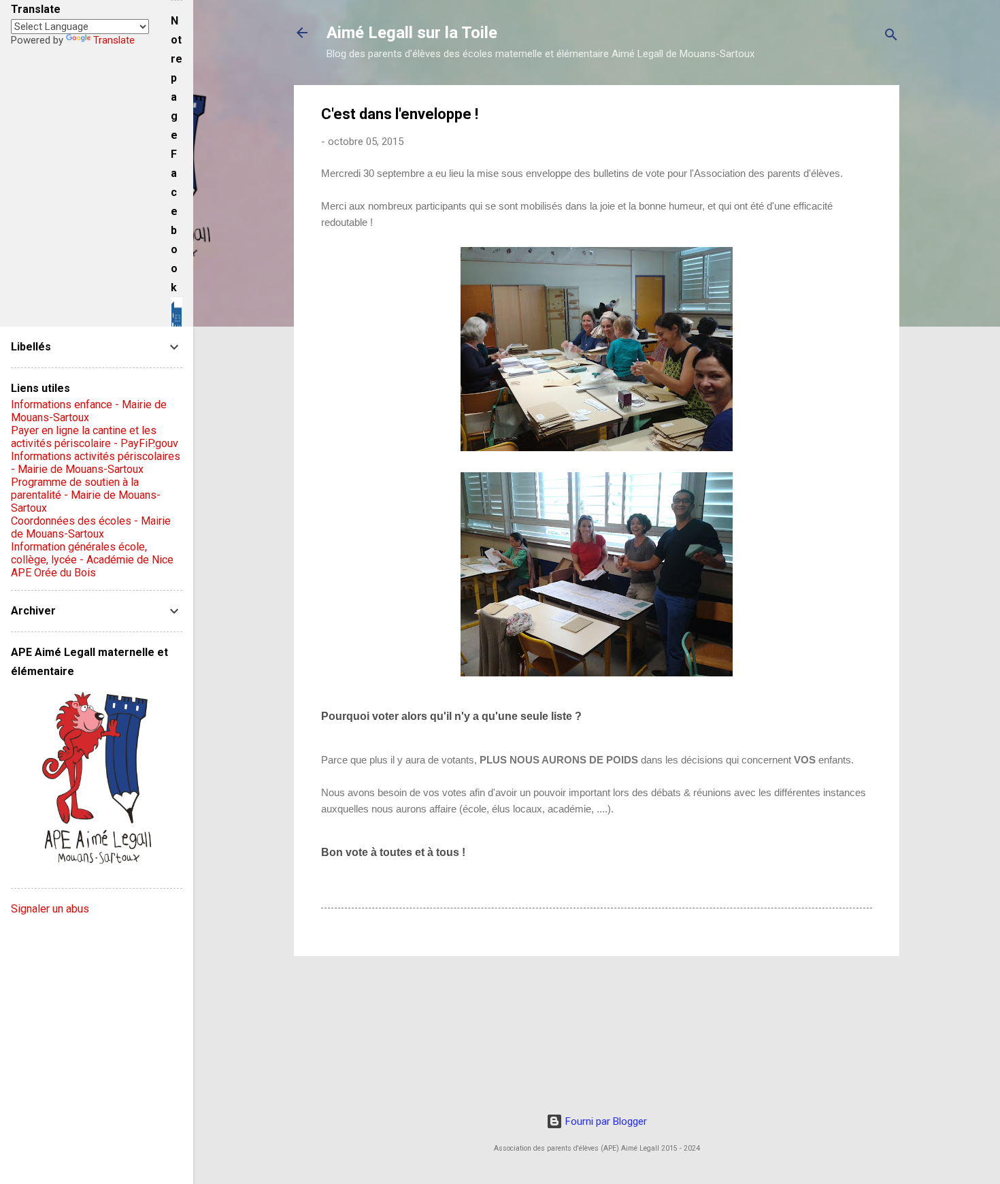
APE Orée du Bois (53, 572)
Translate (114, 40)
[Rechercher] (891, 37)
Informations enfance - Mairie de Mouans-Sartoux (89, 411)
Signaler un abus (50, 908)
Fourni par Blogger (605, 1121)
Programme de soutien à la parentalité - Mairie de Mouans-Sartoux (86, 495)
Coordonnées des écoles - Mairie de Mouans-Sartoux (91, 527)
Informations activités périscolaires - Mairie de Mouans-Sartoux (95, 463)
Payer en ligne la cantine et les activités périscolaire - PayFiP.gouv (94, 437)
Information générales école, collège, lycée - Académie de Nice (92, 553)
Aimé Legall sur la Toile (412, 32)
